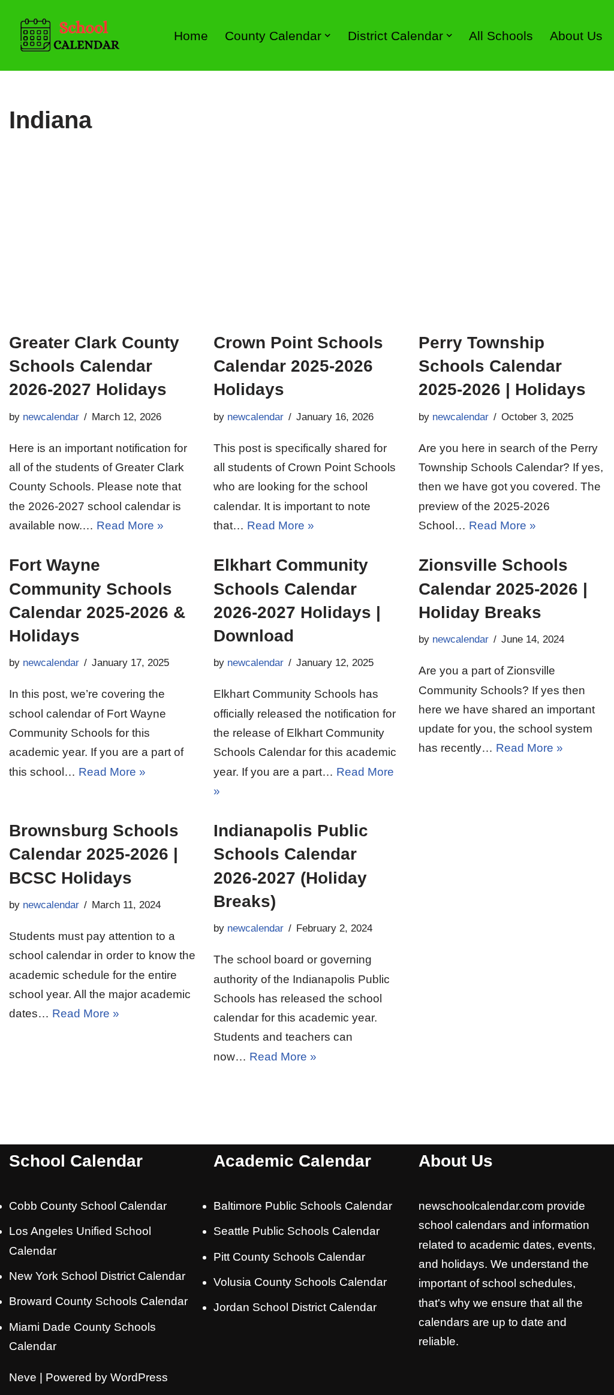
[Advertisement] (307, 241)
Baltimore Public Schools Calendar (302, 1206)
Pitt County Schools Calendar (289, 1257)
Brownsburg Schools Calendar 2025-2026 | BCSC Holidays (94, 854)
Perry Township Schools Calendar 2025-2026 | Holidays (502, 366)
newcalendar (51, 417)
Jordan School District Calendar (295, 1307)
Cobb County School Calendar (88, 1206)
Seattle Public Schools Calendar (296, 1231)
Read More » (130, 525)
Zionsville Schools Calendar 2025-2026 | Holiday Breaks (503, 588)
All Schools (501, 36)
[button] (327, 35)
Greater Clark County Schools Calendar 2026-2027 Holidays (94, 366)
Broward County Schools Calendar (98, 1301)
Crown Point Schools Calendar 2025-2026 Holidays (298, 366)
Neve (23, 1377)
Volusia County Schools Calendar (300, 1282)
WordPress (139, 1377)
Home (191, 36)
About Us (576, 36)
